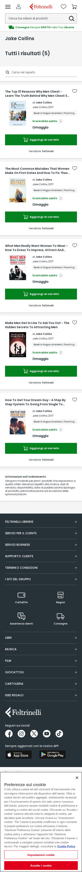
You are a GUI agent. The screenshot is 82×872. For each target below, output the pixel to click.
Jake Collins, (40, 107)
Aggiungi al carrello (44, 140)
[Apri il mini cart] (74, 6)
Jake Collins (44, 102)
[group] (41, 27)
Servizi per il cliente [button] (21, 533)
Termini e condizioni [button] (21, 568)
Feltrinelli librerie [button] (19, 522)
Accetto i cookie (41, 865)
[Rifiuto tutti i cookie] (77, 777)
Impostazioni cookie (41, 855)
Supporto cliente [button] (19, 556)
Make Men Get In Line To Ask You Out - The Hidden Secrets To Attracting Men (37, 325)
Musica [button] (11, 649)
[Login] (18, 6)
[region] (41, 822)
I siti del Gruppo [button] (18, 579)
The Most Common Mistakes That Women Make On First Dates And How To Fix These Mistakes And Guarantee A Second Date (37, 171)
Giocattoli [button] (14, 672)
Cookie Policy (66, 846)
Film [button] (8, 661)
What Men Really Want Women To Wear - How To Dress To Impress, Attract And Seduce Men (36, 248)
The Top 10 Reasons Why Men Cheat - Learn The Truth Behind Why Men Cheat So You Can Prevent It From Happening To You (37, 93)
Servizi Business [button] (17, 545)
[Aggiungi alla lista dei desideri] (74, 91)
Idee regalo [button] (14, 695)
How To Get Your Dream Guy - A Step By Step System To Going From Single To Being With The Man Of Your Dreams (35, 402)
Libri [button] (8, 638)
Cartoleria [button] (14, 684)
